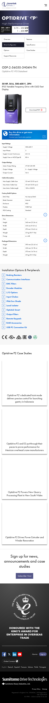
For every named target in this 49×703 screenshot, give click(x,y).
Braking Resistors (14, 275)
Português (42, 667)
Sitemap (44, 689)
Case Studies (31, 50)
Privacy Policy (36, 689)
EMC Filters (11, 283)
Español (17, 667)
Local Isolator (12, 305)
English (4, 667)
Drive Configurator (10, 45)
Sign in (43, 654)
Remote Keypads (13, 318)
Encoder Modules (14, 288)
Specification (31, 45)
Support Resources (10, 56)
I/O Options (12, 292)
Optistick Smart (13, 309)
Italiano (30, 667)
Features (29, 39)
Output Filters (12, 314)
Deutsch (10, 667)
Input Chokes (12, 296)
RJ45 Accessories (14, 323)
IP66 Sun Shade (13, 301)
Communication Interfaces (18, 279)
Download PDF (34, 110)
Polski (36, 667)
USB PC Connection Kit (16, 327)
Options (6, 50)
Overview (7, 39)
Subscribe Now (24, 575)
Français (24, 667)
